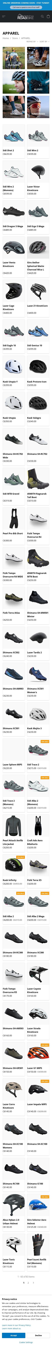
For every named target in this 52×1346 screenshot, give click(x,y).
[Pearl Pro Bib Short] (14, 519)
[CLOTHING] (14, 54)
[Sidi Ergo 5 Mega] (38, 212)
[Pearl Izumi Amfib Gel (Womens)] (38, 1245)
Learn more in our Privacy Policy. (16, 1325)
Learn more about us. (11, 1328)
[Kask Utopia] (14, 403)
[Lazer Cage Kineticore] (14, 291)
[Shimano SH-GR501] (14, 1053)
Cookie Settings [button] (26, 1342)
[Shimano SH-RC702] (38, 439)
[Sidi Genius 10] (38, 331)
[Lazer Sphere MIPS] (14, 750)
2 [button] (28, 1282)
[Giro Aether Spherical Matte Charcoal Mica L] (38, 248)
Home (6, 38)
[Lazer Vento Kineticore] (14, 248)
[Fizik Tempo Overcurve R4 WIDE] (14, 558)
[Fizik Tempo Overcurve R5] (14, 974)
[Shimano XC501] (14, 714)
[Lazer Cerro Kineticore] (14, 1089)
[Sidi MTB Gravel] (14, 479)
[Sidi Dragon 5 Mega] (14, 212)
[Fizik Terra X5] (38, 865)
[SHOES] (38, 54)
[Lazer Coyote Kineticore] (38, 974)
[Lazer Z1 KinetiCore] (38, 291)
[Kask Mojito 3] (38, 714)
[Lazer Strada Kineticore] (38, 1014)
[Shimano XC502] (14, 638)
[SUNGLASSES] (38, 103)
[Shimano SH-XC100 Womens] (14, 1129)
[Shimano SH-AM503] (14, 1014)
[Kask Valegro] (38, 403)
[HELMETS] (14, 78)
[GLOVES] (38, 78)
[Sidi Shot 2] (14, 136)
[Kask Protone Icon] (38, 367)
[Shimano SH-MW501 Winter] (38, 598)
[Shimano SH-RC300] (14, 938)
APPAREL (25, 38)
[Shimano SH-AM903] (14, 674)
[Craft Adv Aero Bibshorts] (38, 826)
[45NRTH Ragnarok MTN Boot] (38, 558)
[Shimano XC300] (38, 938)
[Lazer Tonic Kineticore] (14, 1245)
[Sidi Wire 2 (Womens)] (14, 172)
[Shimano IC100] (38, 1169)
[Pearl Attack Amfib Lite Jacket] (14, 826)
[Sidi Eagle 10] (14, 331)
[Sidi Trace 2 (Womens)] (14, 786)
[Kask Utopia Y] (14, 367)
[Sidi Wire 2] (38, 136)
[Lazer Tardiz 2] (38, 638)
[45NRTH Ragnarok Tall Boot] (38, 479)
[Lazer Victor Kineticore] (38, 172)
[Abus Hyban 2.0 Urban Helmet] (14, 1205)
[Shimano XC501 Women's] (38, 674)
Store (15, 38)
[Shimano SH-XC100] (38, 1129)
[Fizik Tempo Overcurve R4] (38, 519)
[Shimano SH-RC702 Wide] (14, 439)
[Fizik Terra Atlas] (14, 598)
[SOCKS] (14, 103)
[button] (26, 7)
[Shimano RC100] (14, 1169)
